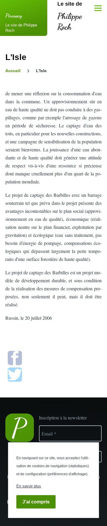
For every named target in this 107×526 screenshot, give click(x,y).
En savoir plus (28, 486)
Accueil (13, 70)
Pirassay (13, 15)
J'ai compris (36, 501)
